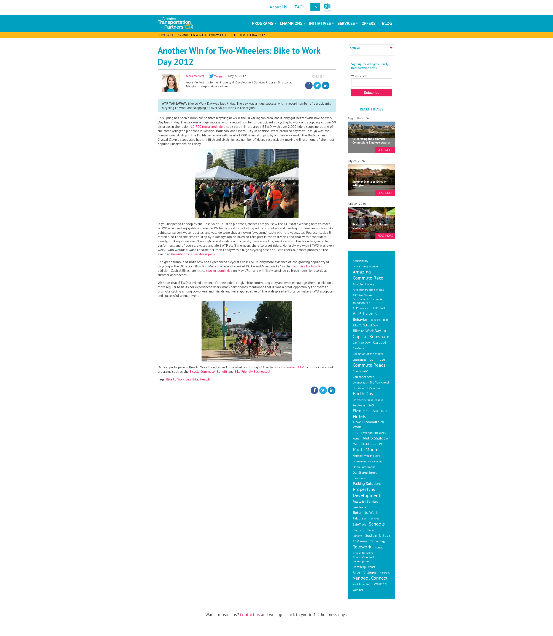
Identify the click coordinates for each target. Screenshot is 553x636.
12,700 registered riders (208, 126)
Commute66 (361, 371)
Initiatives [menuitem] (320, 23)
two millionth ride (219, 270)
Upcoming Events (364, 567)
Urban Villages (365, 572)
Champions (359, 359)
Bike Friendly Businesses (251, 371)
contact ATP (295, 367)
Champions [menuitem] (291, 23)
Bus (386, 331)
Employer (359, 405)
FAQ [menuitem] (299, 7)
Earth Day (363, 393)
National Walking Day (366, 456)
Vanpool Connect (370, 578)
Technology (377, 541)
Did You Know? (379, 382)
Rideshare (359, 518)
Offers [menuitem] (368, 23)
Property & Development (366, 492)
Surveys (357, 535)
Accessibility (360, 261)
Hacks (374, 411)
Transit (379, 547)
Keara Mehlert (195, 76)
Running (374, 518)
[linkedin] (325, 86)
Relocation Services (365, 501)
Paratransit (359, 478)
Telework (362, 547)
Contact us (250, 614)
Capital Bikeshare (371, 336)
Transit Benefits (363, 553)
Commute (377, 359)
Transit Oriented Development (363, 559)
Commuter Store (363, 377)
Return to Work (365, 512)
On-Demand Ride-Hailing (367, 461)
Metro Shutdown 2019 (367, 444)
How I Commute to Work (368, 424)
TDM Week (360, 541)
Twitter (218, 76)
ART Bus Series (362, 295)
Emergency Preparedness (368, 399)
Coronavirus (360, 382)
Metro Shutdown (376, 438)
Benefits (375, 319)
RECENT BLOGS (371, 109)
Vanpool (385, 572)
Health (205, 379)
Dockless (358, 388)
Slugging (358, 530)
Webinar (358, 590)
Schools (377, 524)
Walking (380, 583)
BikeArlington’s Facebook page (193, 254)
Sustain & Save (377, 535)
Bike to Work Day (178, 379)
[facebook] (309, 86)
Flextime (360, 410)
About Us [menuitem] (278, 7)
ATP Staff (379, 308)
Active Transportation (365, 266)
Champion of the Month (368, 354)
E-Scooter (373, 388)
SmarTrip (373, 530)
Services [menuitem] (346, 23)
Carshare (358, 348)
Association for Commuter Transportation (368, 301)
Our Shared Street (365, 473)
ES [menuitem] (315, 7)
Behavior (360, 319)
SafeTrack (359, 524)
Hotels (359, 416)
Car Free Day (361, 343)
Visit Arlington (361, 584)
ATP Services (361, 308)
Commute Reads (369, 365)
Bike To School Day (365, 325)
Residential (360, 507)
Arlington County (363, 284)
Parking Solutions (367, 483)
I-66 (355, 433)
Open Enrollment (364, 467)
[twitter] (317, 86)
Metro (356, 438)
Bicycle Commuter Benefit (208, 371)
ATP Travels (365, 313)
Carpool (379, 342)
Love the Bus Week (373, 433)
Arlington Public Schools (368, 290)
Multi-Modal (366, 449)
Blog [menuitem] (387, 23)
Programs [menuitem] (262, 23)
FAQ (371, 405)
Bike (195, 379)
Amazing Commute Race (368, 275)
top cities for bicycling (307, 266)
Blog (174, 35)
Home (162, 35)
